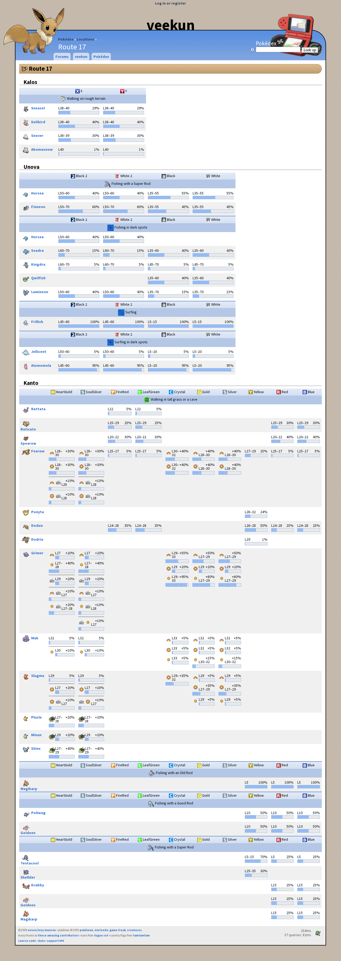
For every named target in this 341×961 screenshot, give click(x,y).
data (41, 941)
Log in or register (170, 3)
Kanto (30, 382)
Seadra (37, 250)
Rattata (38, 409)
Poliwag (38, 812)
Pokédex (66, 39)
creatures (134, 930)
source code (27, 941)
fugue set (101, 935)
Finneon (38, 207)
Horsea (37, 193)
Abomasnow (42, 149)
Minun (36, 734)
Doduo (37, 525)
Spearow (28, 443)
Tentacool (30, 863)
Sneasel (38, 108)
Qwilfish (38, 278)
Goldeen (28, 832)
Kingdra (38, 264)
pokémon (86, 930)
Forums (62, 56)
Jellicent (38, 351)
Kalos (30, 82)
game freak (117, 930)
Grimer (37, 553)
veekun (171, 24)
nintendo (101, 930)
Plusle (36, 717)
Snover (37, 135)
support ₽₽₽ (55, 941)
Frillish (37, 321)
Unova (31, 166)
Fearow (37, 451)
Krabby (37, 885)
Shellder (28, 877)
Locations (85, 39)
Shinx (35, 748)
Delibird (38, 121)
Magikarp (29, 788)
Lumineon (39, 291)
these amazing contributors (58, 935)
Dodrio (37, 539)
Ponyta (37, 511)
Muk (34, 638)
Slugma (37, 675)
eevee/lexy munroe (42, 930)
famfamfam (141, 935)
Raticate (28, 429)
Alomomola (41, 365)
